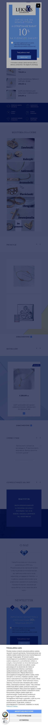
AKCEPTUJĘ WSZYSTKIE (24, 711)
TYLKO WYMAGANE (24, 716)
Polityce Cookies (12, 706)
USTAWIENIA (24, 720)
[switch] (5, 721)
